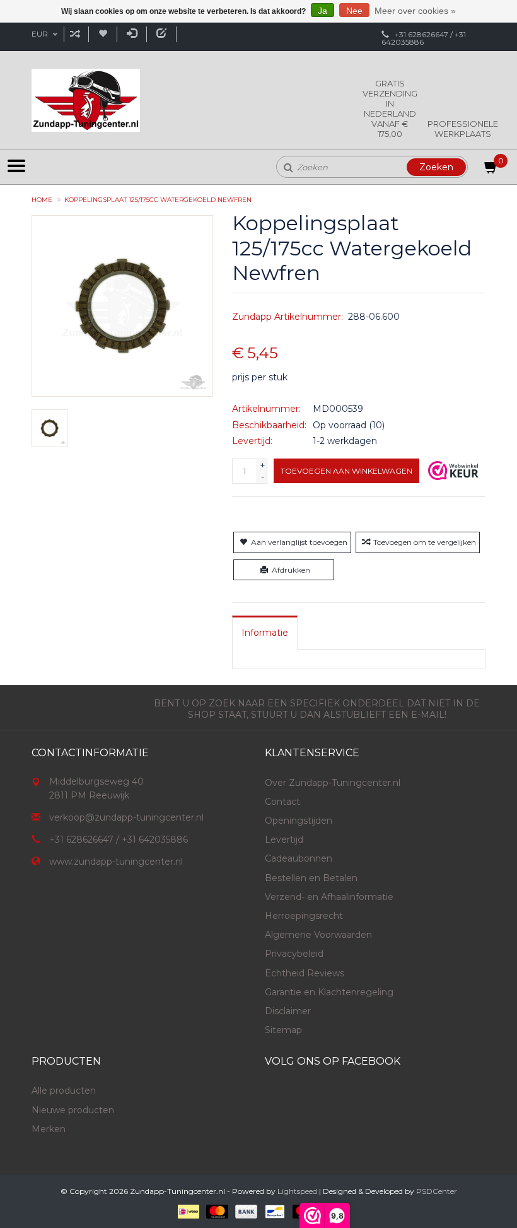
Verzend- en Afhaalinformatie (329, 897)
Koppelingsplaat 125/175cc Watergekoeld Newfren (158, 200)
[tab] (265, 633)
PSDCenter (436, 1191)
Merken (49, 1129)
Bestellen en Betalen (311, 878)
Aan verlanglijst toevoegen (299, 542)
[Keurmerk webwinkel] (453, 470)
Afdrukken (291, 570)
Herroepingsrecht (304, 915)
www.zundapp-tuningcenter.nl (116, 861)
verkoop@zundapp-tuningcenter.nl (126, 817)
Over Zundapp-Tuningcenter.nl (332, 782)
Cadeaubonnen (298, 858)
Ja (322, 11)
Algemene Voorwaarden (318, 934)
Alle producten (64, 1090)
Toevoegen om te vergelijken (424, 542)
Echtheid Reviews (304, 973)
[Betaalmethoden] (187, 1210)
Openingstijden (298, 820)
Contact (282, 801)
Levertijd (284, 839)
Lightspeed (297, 1191)
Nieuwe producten (73, 1110)
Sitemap (283, 1030)
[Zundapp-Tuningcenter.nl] (86, 100)
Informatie (264, 632)
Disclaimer (288, 1011)
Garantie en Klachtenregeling (329, 992)
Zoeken (436, 167)
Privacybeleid (294, 953)
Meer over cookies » (415, 11)
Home (42, 200)
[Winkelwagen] (491, 169)
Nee (354, 11)
